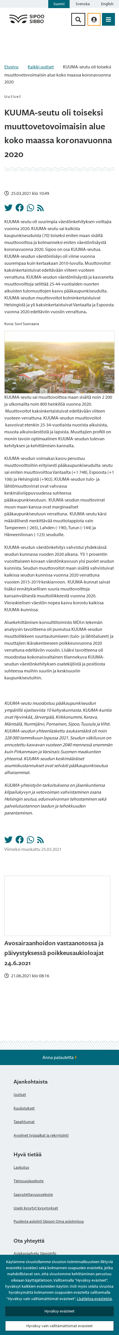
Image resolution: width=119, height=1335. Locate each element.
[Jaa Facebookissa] (20, 209)
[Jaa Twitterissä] (8, 209)
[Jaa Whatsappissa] (30, 209)
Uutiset (20, 1094)
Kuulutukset (24, 1108)
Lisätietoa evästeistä (94, 1298)
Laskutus (21, 1167)
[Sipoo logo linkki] (27, 23)
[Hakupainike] (78, 19)
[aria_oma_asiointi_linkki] (94, 19)
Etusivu (11, 67)
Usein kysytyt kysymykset (36, 1208)
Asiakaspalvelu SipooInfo (35, 1253)
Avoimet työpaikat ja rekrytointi (41, 1135)
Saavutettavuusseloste (33, 1194)
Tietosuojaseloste (29, 1180)
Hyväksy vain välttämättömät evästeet (59, 1325)
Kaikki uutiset (41, 67)
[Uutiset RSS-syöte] (40, 209)
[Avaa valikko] (108, 19)
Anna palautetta (58, 1057)
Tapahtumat (24, 1121)
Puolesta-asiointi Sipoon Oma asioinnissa (49, 1221)
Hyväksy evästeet (59, 1311)
